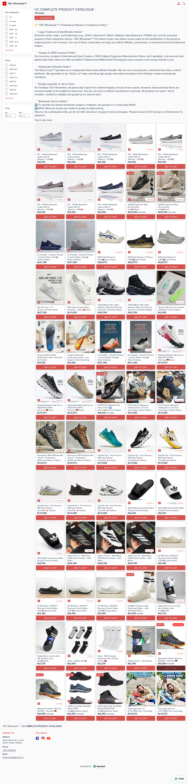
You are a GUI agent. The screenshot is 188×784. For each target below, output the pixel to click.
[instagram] (43, 738)
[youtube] (49, 738)
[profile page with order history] (178, 3)
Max (20, 112)
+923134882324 (9, 750)
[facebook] (37, 738)
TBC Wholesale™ (17, 3)
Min (6, 112)
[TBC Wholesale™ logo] (4, 4)
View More (9, 50)
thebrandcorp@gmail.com (13, 757)
